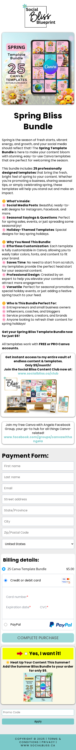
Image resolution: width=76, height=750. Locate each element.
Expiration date (17, 607)
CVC (43, 607)
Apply (38, 721)
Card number (16, 597)
